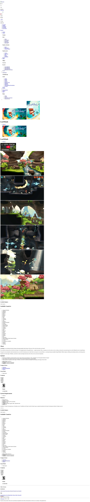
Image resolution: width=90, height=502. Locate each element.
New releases (7, 40)
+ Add (1, 19)
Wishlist (3, 25)
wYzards (6, 86)
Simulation (6, 56)
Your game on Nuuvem (8, 97)
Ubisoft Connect (7, 48)
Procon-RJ (19, 495)
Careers (6, 96)
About (6, 95)
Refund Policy (10, 495)
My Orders (4, 26)
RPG (5, 54)
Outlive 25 (6, 84)
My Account (4, 28)
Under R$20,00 (7, 66)
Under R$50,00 (7, 67)
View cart (2, 10)
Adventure (6, 53)
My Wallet (4, 27)
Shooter (6, 55)
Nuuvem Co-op (7, 98)
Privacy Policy (15, 495)
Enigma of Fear (7, 82)
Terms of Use (5, 495)
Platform (3, 369)
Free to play (6, 42)
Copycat (6, 81)
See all (3, 57)
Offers (6, 39)
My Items (4, 24)
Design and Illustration (6, 368)
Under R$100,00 (7, 68)
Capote (6, 80)
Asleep (6, 78)
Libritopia (6, 83)
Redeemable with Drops (9, 69)
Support (1, 495)
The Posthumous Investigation (10, 85)
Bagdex (6, 79)
